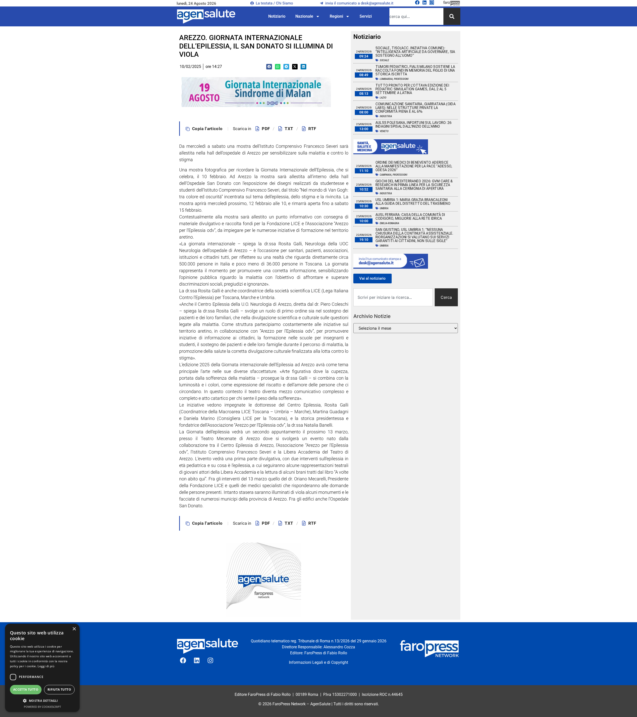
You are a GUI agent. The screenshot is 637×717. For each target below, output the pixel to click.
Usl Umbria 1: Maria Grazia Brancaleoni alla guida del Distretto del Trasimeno (412, 201)
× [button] (74, 629)
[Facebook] (417, 2)
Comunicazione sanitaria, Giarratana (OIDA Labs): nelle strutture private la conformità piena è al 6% (415, 107)
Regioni (336, 16)
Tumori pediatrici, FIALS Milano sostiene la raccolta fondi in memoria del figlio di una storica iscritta (415, 70)
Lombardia (386, 79)
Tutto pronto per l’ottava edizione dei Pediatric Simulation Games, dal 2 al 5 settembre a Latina (412, 89)
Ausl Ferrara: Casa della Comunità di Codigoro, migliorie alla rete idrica (410, 216)
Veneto (384, 131)
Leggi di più (46, 666)
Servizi (366, 16)
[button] (269, 67)
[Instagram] (431, 2)
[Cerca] (451, 16)
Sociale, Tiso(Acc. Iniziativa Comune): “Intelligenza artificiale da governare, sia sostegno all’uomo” (415, 51)
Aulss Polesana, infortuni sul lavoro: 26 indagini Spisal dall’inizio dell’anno (413, 124)
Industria (386, 116)
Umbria (384, 208)
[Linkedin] (424, 2)
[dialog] (42, 668)
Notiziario (276, 16)
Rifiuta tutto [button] (59, 689)
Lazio (383, 97)
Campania (385, 174)
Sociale (384, 60)
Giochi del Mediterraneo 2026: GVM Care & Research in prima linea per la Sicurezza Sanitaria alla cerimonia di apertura (414, 185)
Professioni (401, 79)
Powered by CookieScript (42, 707)
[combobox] (416, 16)
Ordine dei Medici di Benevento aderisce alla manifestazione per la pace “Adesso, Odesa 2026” (413, 166)
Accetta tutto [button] (25, 689)
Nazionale (304, 16)
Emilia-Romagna (389, 223)
